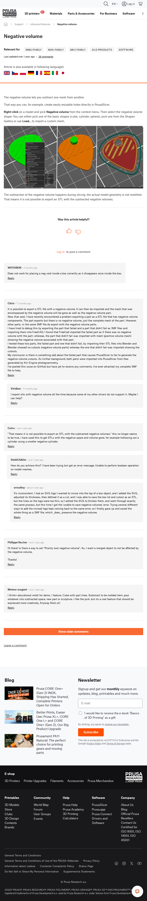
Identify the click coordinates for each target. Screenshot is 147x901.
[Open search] (106, 4)
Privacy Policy (94, 743)
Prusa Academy (73, 809)
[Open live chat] (137, 891)
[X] (132, 863)
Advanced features (40, 24)
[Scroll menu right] (143, 13)
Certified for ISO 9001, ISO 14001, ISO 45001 (131, 833)
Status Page (86, 866)
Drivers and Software (100, 820)
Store (8, 809)
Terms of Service (115, 743)
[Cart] (141, 4)
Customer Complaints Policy (57, 866)
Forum (38, 809)
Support (19, 24)
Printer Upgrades (35, 781)
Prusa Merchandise (101, 781)
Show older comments (73, 631)
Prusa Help (70, 804)
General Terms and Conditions (23, 855)
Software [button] (128, 13)
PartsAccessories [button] (81, 13)
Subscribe (90, 732)
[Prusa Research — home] (9, 13)
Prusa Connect (102, 814)
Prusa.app (98, 809)
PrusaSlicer (99, 804)
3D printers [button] (34, 13)
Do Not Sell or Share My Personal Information (32, 871)
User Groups (42, 814)
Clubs (9, 814)
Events (38, 818)
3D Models (12, 804)
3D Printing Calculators (70, 816)
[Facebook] (116, 863)
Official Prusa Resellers (130, 816)
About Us (127, 804)
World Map (41, 804)
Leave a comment (15, 645)
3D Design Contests (12, 820)
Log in (61, 251)
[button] (7, 73)
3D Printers (12, 781)
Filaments (57, 781)
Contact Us (128, 822)
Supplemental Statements (79, 871)
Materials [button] (56, 13)
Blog (124, 809)
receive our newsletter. (117, 724)
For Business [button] (108, 13)
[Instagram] (124, 863)
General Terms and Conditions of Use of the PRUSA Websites (42, 860)
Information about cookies (20, 866)
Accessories (75, 781)
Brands (9, 827)
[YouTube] (139, 863)
